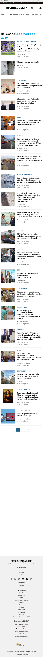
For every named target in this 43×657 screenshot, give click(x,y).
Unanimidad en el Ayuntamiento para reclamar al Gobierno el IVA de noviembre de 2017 (29, 357)
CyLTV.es (21, 633)
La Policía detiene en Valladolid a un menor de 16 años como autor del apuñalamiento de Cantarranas (29, 197)
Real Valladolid (24, 14)
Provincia (14, 14)
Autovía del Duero (21, 3)
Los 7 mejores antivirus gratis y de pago (27, 415)
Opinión (21, 614)
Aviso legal (10, 651)
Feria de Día (12, 3)
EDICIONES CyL (36, 0)
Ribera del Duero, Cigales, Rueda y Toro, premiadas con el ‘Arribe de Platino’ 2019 (29, 214)
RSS (21, 574)
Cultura (22, 597)
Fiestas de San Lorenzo (21, 600)
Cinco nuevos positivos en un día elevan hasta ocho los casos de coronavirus (29, 294)
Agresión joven (31, 3)
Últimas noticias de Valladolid (21, 617)
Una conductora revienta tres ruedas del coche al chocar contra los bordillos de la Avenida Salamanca (29, 142)
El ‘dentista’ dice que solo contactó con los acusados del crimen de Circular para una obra (29, 256)
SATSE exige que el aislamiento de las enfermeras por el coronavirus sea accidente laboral (28, 314)
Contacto (21, 572)
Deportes (35, 14)
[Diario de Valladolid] (21, 8)
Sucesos (21, 605)
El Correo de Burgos (21, 629)
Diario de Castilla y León (21, 624)
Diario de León (21, 626)
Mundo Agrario (22, 609)
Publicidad (21, 570)
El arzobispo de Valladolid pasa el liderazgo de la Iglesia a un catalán (28, 101)
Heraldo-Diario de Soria (21, 631)
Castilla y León (22, 595)
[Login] (40, 7)
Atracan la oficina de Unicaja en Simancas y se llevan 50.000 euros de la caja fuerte (29, 158)
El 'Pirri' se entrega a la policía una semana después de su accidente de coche (29, 236)
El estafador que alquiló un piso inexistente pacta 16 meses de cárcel (29, 376)
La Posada (21, 607)
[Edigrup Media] (21, 644)
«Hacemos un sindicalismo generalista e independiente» (28, 275)
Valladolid (5, 14)
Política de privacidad (19, 651)
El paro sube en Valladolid (28, 62)
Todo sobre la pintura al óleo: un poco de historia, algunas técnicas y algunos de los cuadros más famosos (29, 396)
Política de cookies (31, 651)
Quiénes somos (21, 567)
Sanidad (21, 602)
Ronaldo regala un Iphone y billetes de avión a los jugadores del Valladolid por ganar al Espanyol (29, 48)
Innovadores (21, 612)
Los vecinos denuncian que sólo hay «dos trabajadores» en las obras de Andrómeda (29, 180)
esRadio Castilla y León (21, 636)
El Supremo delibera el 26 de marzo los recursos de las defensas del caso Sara (29, 122)
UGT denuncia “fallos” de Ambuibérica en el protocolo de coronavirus (29, 86)
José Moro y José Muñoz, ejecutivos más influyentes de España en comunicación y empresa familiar (29, 336)
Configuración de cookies (21, 654)
